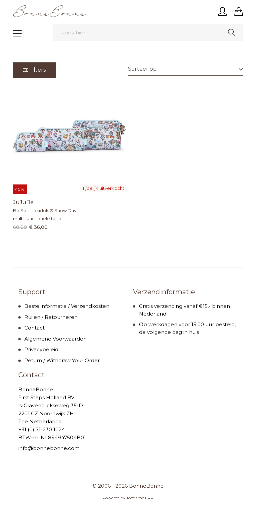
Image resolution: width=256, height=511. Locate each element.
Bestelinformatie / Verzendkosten (66, 306)
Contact (34, 328)
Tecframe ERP (140, 497)
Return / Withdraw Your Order (62, 360)
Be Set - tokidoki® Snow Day (44, 210)
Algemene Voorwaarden (55, 339)
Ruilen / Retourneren (51, 317)
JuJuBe (23, 202)
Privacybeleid (41, 349)
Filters (37, 70)
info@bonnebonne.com (49, 448)
